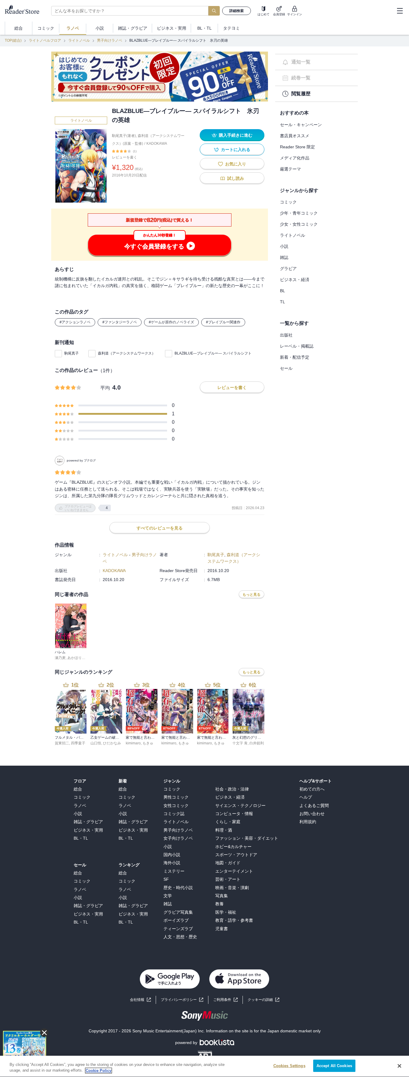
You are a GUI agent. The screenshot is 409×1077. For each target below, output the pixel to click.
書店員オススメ (294, 135)
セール (286, 368)
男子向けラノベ (109, 40)
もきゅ (148, 743)
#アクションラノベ (75, 322)
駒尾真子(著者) (124, 136)
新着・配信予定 (294, 357)
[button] (263, 1000)
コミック (288, 202)
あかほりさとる (80, 658)
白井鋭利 (256, 743)
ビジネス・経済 (294, 279)
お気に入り (235, 164)
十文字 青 (240, 743)
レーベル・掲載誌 (296, 346)
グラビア (288, 268)
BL (282, 290)
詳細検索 (236, 11)
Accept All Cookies (334, 1066)
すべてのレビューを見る (160, 528)
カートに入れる (235, 149)
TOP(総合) (13, 40)
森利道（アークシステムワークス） (126, 353)
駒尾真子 (71, 353)
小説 (284, 246)
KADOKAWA (156, 143)
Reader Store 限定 (297, 146)
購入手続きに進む (235, 135)
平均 (105, 387)
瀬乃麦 (60, 658)
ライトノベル (79, 40)
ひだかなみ (112, 743)
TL (282, 301)
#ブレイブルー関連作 (223, 322)
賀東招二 (62, 743)
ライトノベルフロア (45, 40)
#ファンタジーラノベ (119, 322)
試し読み (235, 178)
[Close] (399, 1066)
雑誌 (284, 257)
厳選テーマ (290, 169)
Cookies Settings (289, 1066)
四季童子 (78, 743)
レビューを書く (124, 157)
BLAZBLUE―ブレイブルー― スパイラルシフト (213, 353)
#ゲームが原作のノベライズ (171, 322)
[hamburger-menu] (400, 11)
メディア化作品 (294, 158)
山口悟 (95, 743)
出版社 (286, 335)
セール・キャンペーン (301, 124)
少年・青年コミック (299, 213)
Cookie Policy (98, 1070)
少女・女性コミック (299, 224)
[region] (204, 1066)
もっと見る (251, 594)
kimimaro (133, 743)
